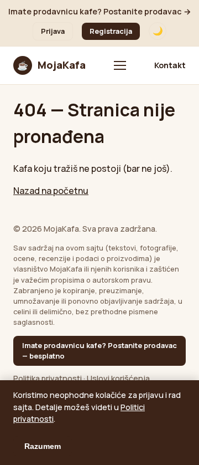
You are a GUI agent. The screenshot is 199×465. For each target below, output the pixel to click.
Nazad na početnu (50, 191)
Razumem (42, 446)
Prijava (53, 31)
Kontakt (170, 65)
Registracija (111, 31)
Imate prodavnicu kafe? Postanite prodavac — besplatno (99, 350)
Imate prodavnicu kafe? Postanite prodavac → (99, 11)
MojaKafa (51, 65)
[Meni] (120, 65)
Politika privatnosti (47, 378)
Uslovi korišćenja (118, 378)
